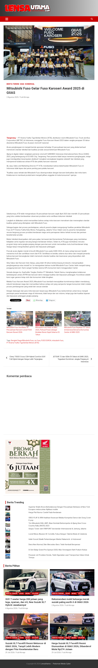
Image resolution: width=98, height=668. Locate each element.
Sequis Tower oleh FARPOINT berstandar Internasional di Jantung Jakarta (57, 529)
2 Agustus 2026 (57, 605)
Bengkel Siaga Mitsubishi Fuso (22, 340)
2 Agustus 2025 (12, 97)
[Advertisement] (49, 117)
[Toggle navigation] (7, 19)
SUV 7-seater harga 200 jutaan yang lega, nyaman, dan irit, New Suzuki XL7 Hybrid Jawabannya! (25, 602)
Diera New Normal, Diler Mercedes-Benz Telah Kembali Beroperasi (54, 544)
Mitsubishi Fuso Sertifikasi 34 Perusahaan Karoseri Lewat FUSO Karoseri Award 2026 (19, 329)
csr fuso (37, 340)
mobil (27, 593)
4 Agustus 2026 (11, 608)
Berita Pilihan (12, 565)
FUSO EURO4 (46, 340)
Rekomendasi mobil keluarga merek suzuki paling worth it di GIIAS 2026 (70, 600)
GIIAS (22, 84)
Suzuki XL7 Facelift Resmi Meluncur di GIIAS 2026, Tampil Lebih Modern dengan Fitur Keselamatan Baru (25, 646)
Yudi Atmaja (24, 97)
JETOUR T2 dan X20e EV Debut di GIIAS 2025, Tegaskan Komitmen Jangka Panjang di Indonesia (70, 359)
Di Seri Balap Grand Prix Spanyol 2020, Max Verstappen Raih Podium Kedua (58, 550)
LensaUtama (46, 664)
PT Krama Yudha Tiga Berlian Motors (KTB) (23, 343)
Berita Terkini (13, 84)
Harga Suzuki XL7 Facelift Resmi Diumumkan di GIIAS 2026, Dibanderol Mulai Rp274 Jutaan (71, 646)
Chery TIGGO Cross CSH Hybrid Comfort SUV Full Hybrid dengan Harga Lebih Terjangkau (27, 358)
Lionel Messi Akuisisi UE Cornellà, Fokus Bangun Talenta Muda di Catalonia (58, 534)
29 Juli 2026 (9, 652)
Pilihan (35, 593)
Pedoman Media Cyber (62, 664)
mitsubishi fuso (57, 340)
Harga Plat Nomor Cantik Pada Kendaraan (45, 512)
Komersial (30, 84)
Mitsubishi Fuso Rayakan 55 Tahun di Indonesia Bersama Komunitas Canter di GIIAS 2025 (77, 329)
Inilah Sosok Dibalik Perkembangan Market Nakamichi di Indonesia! (55, 539)
